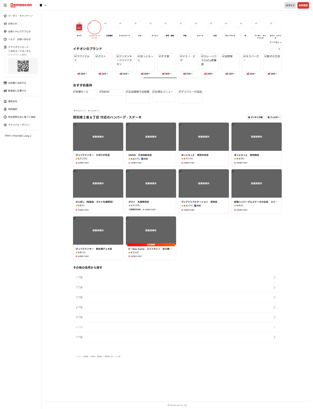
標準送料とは (80, 110)
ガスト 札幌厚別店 (138, 202)
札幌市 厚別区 (96, 356)
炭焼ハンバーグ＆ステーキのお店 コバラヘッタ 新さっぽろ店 (255, 203)
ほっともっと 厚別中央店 (195, 155)
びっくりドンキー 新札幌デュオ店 (94, 249)
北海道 (85, 356)
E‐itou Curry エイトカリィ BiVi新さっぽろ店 (150, 250)
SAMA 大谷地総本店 (140, 155)
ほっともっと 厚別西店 (246, 155)
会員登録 (303, 5)
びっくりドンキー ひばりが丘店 (93, 155)
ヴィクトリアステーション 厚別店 (199, 202)
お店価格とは (95, 110)
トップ (78, 356)
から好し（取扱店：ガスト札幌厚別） (95, 202)
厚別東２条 (109, 356)
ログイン (290, 5)
